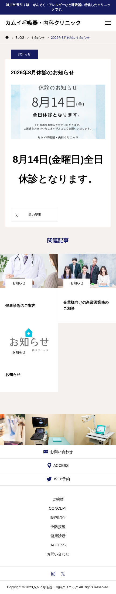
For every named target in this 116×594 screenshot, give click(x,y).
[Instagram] (53, 573)
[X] (62, 573)
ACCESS (58, 545)
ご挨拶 (58, 499)
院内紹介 (58, 517)
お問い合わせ (58, 554)
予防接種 (58, 526)
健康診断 (58, 536)
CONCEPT (58, 508)
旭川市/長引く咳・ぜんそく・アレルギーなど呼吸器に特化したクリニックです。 (58, 7)
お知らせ (24, 54)
